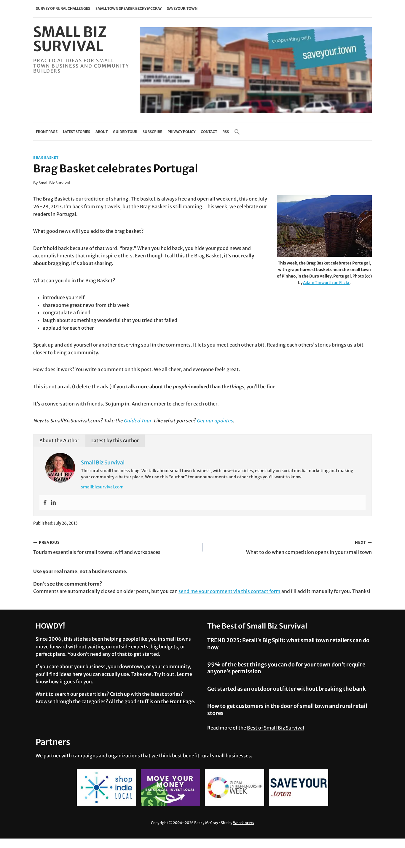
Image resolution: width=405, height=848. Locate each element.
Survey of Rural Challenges (63, 8)
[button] (237, 131)
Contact (209, 131)
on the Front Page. (174, 701)
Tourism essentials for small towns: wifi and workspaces (96, 547)
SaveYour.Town (182, 8)
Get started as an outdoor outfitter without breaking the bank (286, 688)
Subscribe (152, 131)
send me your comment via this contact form (229, 591)
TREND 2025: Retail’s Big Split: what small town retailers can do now (288, 643)
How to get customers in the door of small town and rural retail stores (287, 709)
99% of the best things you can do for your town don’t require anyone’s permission (286, 668)
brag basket (45, 158)
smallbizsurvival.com (102, 487)
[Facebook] (45, 503)
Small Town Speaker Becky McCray (128, 8)
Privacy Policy (181, 131)
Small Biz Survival (54, 182)
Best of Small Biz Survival (275, 728)
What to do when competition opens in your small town (309, 547)
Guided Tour (125, 131)
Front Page (47, 131)
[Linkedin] (53, 503)
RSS (225, 131)
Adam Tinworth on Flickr (326, 282)
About (101, 131)
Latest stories (76, 131)
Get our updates (215, 421)
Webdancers (243, 822)
